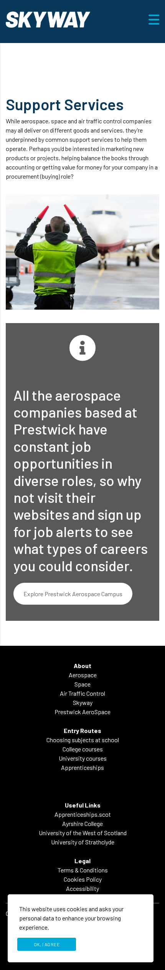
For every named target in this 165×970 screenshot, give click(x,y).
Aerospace (83, 674)
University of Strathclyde (82, 842)
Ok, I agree (47, 944)
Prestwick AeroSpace (82, 711)
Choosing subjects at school (82, 739)
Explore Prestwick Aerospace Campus (72, 593)
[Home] (48, 18)
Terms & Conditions (83, 870)
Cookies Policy (83, 879)
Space (82, 684)
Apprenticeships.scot (82, 814)
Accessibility (82, 888)
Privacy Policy (112, 944)
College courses (83, 749)
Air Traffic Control (82, 693)
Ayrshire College (82, 823)
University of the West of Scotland (83, 832)
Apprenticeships (82, 767)
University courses (83, 758)
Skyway (82, 702)
